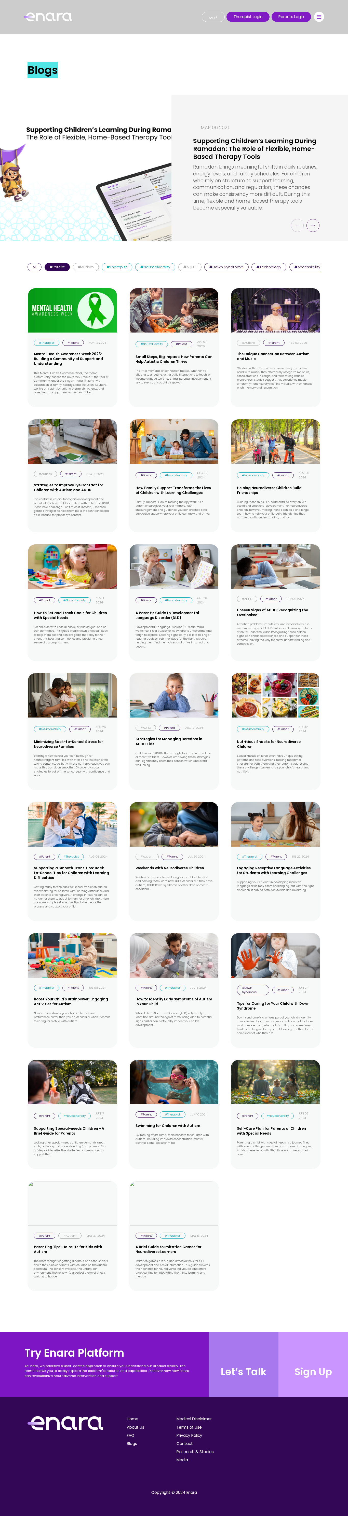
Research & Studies (195, 1451)
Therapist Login (248, 16)
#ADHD (189, 267)
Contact (185, 1443)
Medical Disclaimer (194, 1419)
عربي (213, 16)
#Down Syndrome (226, 267)
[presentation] (297, 225)
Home (132, 1419)
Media (182, 1460)
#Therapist (117, 267)
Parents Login (291, 16)
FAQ (130, 1435)
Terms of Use (189, 1427)
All (34, 267)
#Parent (57, 267)
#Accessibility (307, 267)
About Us (135, 1427)
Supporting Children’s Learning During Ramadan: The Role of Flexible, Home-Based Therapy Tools (254, 148)
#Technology (269, 267)
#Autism (86, 267)
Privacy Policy (189, 1435)
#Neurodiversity (155, 267)
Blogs (132, 1443)
